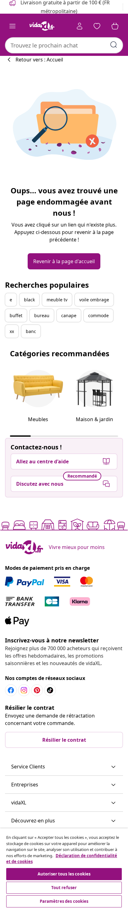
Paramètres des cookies (64, 901)
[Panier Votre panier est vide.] (115, 26)
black (29, 300)
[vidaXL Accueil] (41, 26)
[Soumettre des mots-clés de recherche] (114, 45)
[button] (64, 767)
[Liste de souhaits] (97, 26)
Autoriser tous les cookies (64, 874)
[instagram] (24, 690)
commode (98, 315)
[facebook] (11, 690)
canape (68, 315)
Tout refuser (64, 887)
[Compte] (79, 26)
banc (31, 331)
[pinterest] (37, 690)
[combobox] (64, 45)
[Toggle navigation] (12, 26)
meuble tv (57, 300)
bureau (41, 315)
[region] (64, 868)
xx (12, 331)
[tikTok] (50, 690)
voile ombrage (94, 300)
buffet (16, 315)
